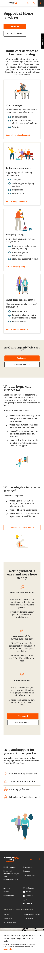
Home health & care (11, 880)
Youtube (29, 892)
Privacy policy (8, 918)
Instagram (30, 888)
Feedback (42, 41)
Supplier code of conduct (32, 914)
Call (22, 364)
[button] (28, 3)
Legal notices (28, 918)
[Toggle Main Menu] (3, 3)
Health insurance (10, 867)
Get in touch (22, 358)
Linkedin (29, 903)
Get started (14, 26)
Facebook (29, 896)
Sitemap (6, 914)
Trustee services (29, 875)
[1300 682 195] (31, 859)
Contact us (38, 859)
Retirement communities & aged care (11, 873)
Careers (6, 892)
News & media (9, 896)
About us (7, 888)
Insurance (27, 871)
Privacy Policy (8, 949)
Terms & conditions (10, 922)
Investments (28, 867)
